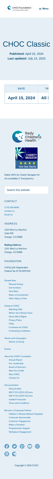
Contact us (9, 211)
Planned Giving (16, 284)
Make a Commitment (18, 295)
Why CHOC (14, 374)
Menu (45, 8)
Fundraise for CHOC (18, 327)
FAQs (11, 323)
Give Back (13, 291)
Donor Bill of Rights (18, 316)
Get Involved (15, 287)
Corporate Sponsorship (19, 417)
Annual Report (15, 360)
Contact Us (14, 378)
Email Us (8, 214)
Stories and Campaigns (15, 338)
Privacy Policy (15, 320)
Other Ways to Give (18, 298)
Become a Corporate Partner (17, 410)
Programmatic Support (19, 428)
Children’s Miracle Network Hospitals (26, 414)
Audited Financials (17, 399)
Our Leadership (16, 363)
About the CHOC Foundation (17, 356)
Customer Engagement (19, 421)
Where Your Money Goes (20, 313)
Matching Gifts (15, 309)
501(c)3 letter (15, 389)
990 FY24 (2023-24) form (21, 396)
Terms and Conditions (19, 403)
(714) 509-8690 (11, 207)
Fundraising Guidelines (19, 331)
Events (7, 349)
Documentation (11, 385)
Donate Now (10, 280)
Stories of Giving (16, 342)
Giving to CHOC (11, 306)
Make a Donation (17, 424)
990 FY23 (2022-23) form (21, 392)
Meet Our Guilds (16, 370)
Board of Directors (17, 367)
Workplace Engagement (20, 432)
